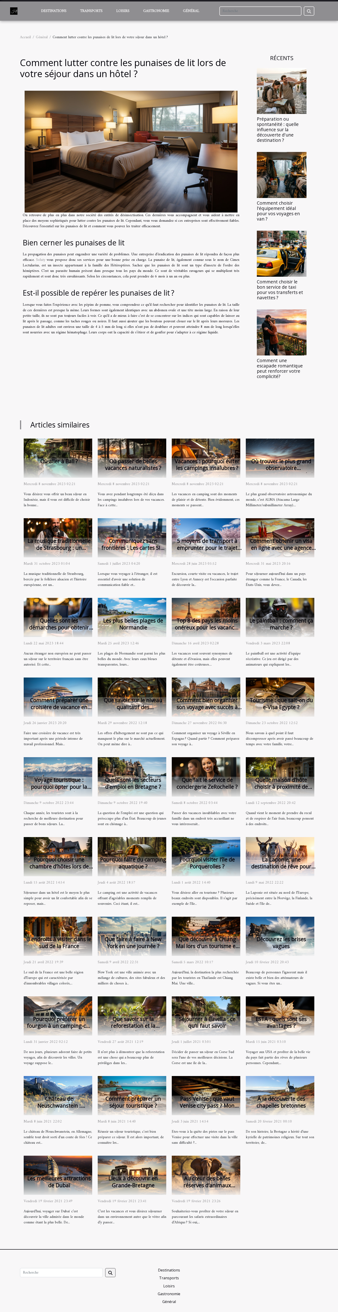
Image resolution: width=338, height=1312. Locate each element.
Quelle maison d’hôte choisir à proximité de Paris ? (281, 786)
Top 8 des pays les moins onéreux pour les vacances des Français (207, 627)
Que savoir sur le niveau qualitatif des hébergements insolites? (133, 707)
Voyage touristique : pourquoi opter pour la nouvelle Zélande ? (59, 786)
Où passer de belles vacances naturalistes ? (133, 464)
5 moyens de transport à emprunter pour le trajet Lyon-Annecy (207, 547)
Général (191, 11)
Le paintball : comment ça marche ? (281, 624)
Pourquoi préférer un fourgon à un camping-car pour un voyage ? (59, 1025)
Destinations (53, 11)
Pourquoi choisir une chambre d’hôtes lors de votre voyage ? (59, 866)
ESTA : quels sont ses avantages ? (281, 1022)
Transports (91, 11)
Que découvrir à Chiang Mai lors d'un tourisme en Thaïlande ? (207, 946)
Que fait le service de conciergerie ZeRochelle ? (207, 783)
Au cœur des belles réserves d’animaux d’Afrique (207, 1185)
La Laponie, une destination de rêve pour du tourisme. (281, 866)
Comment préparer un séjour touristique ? (133, 1102)
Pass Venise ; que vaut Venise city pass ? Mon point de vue (207, 1105)
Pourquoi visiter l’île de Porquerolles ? (207, 863)
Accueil (25, 37)
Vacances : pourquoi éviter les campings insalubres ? (207, 464)
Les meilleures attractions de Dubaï (59, 1182)
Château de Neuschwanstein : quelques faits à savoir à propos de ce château (59, 1109)
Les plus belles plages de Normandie (133, 624)
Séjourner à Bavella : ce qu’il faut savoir (207, 1022)
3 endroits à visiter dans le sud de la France (59, 942)
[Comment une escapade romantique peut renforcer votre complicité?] (281, 332)
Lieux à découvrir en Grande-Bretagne (133, 1182)
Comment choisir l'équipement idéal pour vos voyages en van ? (278, 211)
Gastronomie (156, 11)
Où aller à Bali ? (59, 461)
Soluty (40, 260)
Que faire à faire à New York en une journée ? (133, 942)
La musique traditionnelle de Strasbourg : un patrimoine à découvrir (59, 547)
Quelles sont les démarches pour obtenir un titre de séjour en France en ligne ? (59, 631)
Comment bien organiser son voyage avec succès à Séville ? (207, 707)
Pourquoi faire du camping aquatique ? (133, 863)
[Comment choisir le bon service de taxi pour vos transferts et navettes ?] (281, 253)
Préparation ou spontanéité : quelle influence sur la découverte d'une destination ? (278, 129)
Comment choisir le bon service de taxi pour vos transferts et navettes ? (280, 290)
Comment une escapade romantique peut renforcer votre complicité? (280, 368)
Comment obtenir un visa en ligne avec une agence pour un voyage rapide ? (281, 547)
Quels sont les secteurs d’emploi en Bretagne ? (133, 783)
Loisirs (122, 11)
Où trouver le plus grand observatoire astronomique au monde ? (281, 468)
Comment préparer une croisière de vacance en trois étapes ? (59, 707)
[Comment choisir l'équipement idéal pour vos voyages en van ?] (281, 175)
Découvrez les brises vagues (281, 942)
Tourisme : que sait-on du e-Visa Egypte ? (281, 703)
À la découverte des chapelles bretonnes (281, 1102)
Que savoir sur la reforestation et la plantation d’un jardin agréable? (133, 1029)
